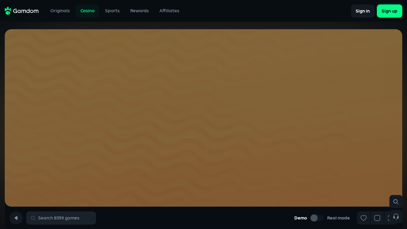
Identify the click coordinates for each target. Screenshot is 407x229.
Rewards (139, 10)
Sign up (389, 10)
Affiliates (169, 10)
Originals (60, 10)
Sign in (363, 10)
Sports (112, 10)
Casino (87, 10)
